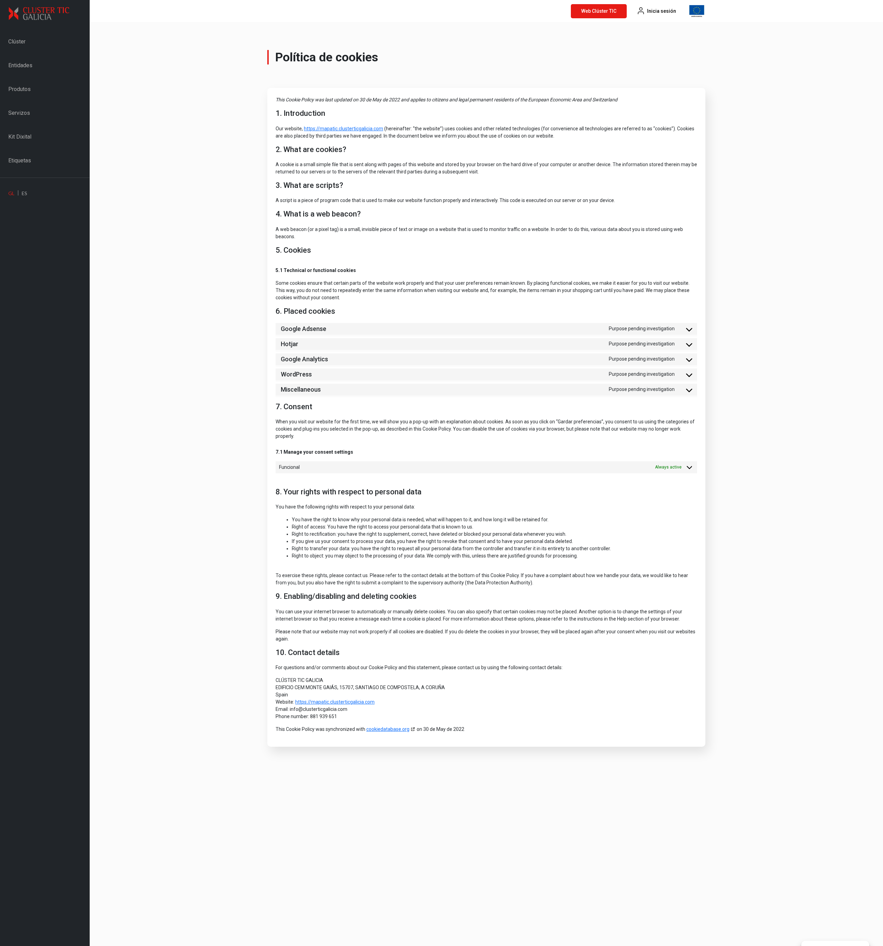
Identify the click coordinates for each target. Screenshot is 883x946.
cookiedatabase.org (387, 729)
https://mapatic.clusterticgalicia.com (343, 128)
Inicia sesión (661, 11)
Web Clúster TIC (598, 11)
